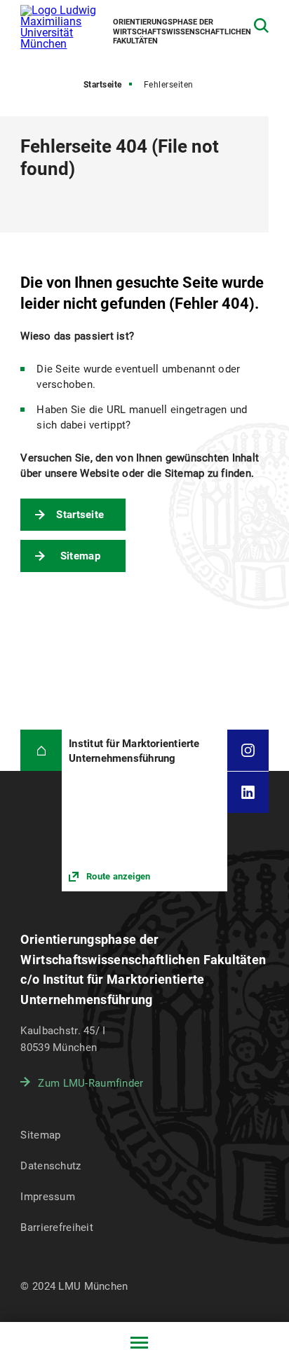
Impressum (47, 1196)
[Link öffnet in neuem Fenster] (144, 810)
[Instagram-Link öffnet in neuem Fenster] (248, 750)
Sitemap (80, 556)
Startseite (102, 85)
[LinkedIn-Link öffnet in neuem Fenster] (248, 792)
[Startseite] (41, 750)
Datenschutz (50, 1166)
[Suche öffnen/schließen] (261, 25)
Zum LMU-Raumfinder (90, 1083)
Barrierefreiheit (56, 1227)
